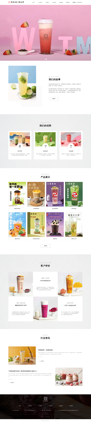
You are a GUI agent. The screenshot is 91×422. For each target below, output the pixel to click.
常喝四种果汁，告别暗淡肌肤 (45, 350)
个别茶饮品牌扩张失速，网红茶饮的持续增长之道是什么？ (22, 371)
